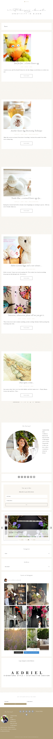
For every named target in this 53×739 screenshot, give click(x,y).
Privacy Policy (39, 711)
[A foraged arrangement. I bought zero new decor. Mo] (15, 594)
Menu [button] (27, 1)
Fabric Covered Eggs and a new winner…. (26, 265)
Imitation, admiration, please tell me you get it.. (26, 315)
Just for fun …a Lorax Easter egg (26, 63)
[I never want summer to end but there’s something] (38, 617)
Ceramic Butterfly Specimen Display (21, 532)
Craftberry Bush (26, 11)
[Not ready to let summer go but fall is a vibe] (15, 617)
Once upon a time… (26, 382)
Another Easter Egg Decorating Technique (26, 130)
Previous (2, 527)
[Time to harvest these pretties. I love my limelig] (38, 594)
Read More (26, 75)
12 (30, 402)
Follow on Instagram (32, 652)
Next (51, 527)
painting (26, 66)
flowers (24, 318)
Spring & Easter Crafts (33, 134)
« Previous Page (16, 402)
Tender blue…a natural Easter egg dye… (26, 198)
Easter (22, 66)
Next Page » (37, 402)
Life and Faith (26, 386)
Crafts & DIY (17, 134)
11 (27, 402)
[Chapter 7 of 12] (15, 639)
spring (30, 66)
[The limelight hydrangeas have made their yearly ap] (38, 639)
